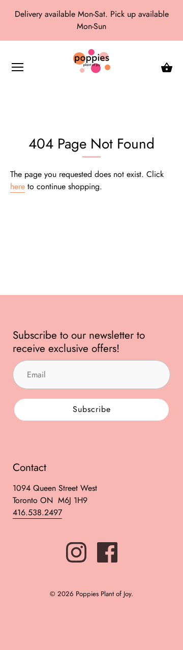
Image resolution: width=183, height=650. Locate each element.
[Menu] (17, 69)
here (17, 186)
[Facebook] (107, 551)
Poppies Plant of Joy (103, 594)
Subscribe (92, 409)
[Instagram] (76, 551)
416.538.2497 (37, 512)
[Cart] (167, 68)
